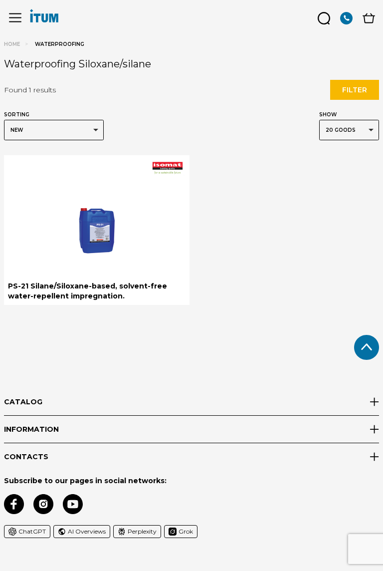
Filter (354, 89)
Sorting (16, 114)
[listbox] (54, 130)
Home (12, 44)
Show (328, 114)
